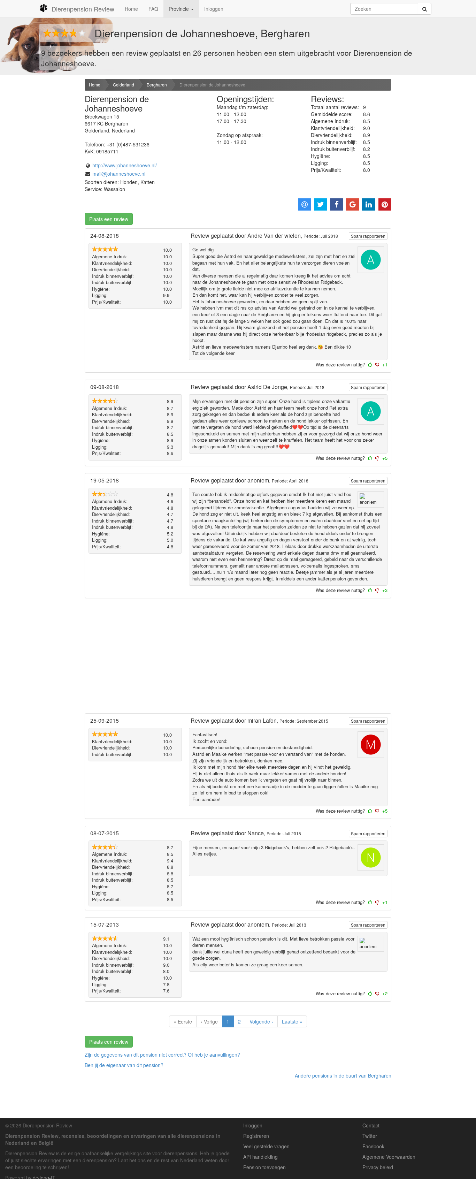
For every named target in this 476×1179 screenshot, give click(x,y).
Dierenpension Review (83, 8)
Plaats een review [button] (108, 218)
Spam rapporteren (368, 236)
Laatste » (292, 1021)
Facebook (373, 1146)
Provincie (179, 8)
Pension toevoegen (264, 1167)
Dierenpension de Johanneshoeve (212, 85)
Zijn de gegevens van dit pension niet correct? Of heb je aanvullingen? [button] (162, 1054)
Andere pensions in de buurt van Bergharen (343, 1075)
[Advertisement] (39, 188)
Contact (370, 1125)
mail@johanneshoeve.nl (118, 173)
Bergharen (157, 85)
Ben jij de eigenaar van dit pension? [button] (124, 1065)
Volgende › (261, 1021)
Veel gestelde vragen (266, 1146)
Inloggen (213, 8)
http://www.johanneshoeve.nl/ (124, 165)
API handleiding (260, 1156)
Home (131, 8)
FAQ (153, 8)
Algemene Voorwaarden (388, 1156)
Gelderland (123, 85)
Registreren (256, 1135)
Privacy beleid (377, 1167)
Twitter (369, 1135)
